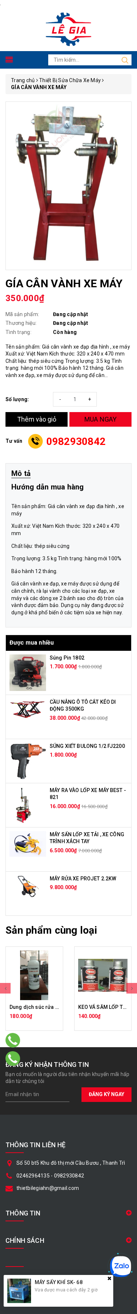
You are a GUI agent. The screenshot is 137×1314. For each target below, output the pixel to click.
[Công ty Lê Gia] (68, 28)
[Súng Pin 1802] (27, 672)
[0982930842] (12, 1058)
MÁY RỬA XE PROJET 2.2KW (83, 878)
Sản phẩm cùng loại (51, 930)
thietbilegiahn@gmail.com (47, 1188)
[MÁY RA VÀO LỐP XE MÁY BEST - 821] (23, 804)
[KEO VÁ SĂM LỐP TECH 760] (103, 975)
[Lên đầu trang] (126, 914)
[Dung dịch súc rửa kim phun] (34, 975)
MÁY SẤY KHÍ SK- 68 (59, 1282)
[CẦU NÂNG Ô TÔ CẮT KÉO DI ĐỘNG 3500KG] (27, 708)
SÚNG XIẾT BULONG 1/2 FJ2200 (87, 746)
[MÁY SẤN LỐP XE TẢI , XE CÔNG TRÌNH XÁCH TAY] (27, 843)
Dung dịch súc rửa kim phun (43, 1007)
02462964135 (33, 1176)
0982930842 (76, 441)
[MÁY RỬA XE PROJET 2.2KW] (27, 886)
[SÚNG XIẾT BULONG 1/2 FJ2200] (27, 760)
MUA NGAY (100, 419)
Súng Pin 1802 (67, 658)
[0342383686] (12, 1040)
